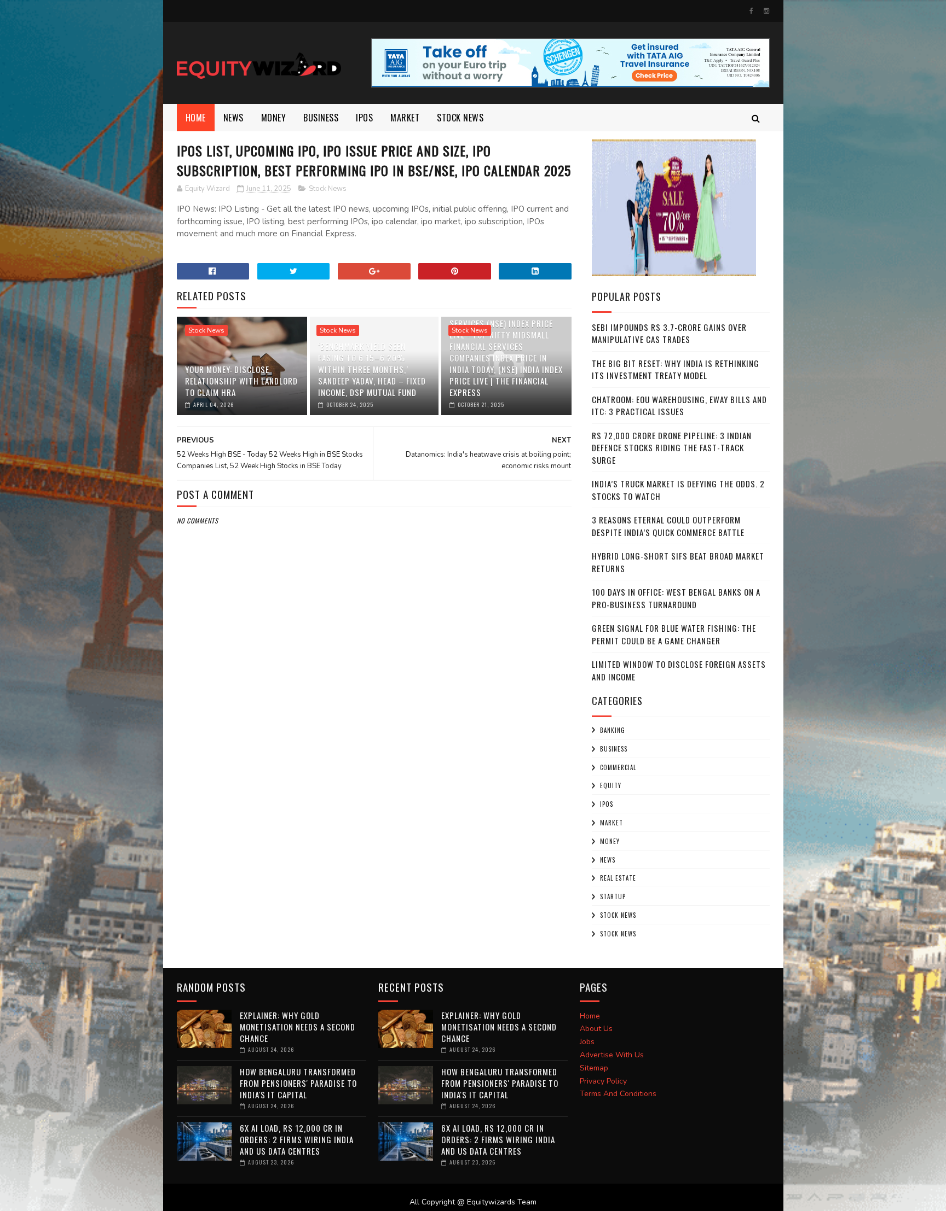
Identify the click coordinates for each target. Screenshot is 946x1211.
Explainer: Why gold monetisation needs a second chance (297, 1026)
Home (196, 117)
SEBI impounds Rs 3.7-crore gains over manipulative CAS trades (669, 333)
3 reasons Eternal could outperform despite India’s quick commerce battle (668, 526)
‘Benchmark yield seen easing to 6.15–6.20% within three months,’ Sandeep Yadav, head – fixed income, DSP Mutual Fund (372, 369)
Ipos (364, 117)
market (404, 117)
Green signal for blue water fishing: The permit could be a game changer (674, 634)
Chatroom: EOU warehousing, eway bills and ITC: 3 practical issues (679, 405)
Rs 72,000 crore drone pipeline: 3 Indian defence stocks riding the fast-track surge (672, 447)
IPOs (606, 804)
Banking (612, 730)
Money (273, 117)
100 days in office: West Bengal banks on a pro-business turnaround (676, 598)
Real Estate (618, 878)
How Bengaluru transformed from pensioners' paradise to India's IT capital (298, 1083)
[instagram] (766, 11)
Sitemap (594, 1068)
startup (613, 896)
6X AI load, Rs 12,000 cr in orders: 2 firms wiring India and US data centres (297, 1139)
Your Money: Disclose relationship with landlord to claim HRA (241, 380)
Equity (610, 785)
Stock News (460, 117)
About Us (596, 1028)
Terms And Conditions (618, 1093)
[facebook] (751, 11)
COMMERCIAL (618, 767)
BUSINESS (320, 117)
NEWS (233, 117)
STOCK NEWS (618, 933)
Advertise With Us (612, 1055)
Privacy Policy (603, 1081)
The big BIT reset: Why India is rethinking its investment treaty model (675, 369)
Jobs (587, 1042)
